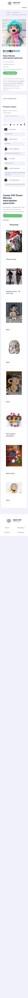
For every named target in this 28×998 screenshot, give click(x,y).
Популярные (20, 527)
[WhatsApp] (15, 51)
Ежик (8, 402)
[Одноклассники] (6, 51)
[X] (10, 51)
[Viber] (12, 51)
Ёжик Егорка (10, 473)
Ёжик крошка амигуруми (10, 435)
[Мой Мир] (8, 51)
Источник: (6, 67)
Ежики (11, 53)
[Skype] (17, 51)
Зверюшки (6, 53)
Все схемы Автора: (8, 62)
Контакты (7, 532)
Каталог (7, 527)
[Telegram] (19, 51)
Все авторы (21, 532)
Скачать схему (12, 215)
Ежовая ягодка (11, 259)
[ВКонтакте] (4, 51)
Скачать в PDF (11, 73)
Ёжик (8, 330)
